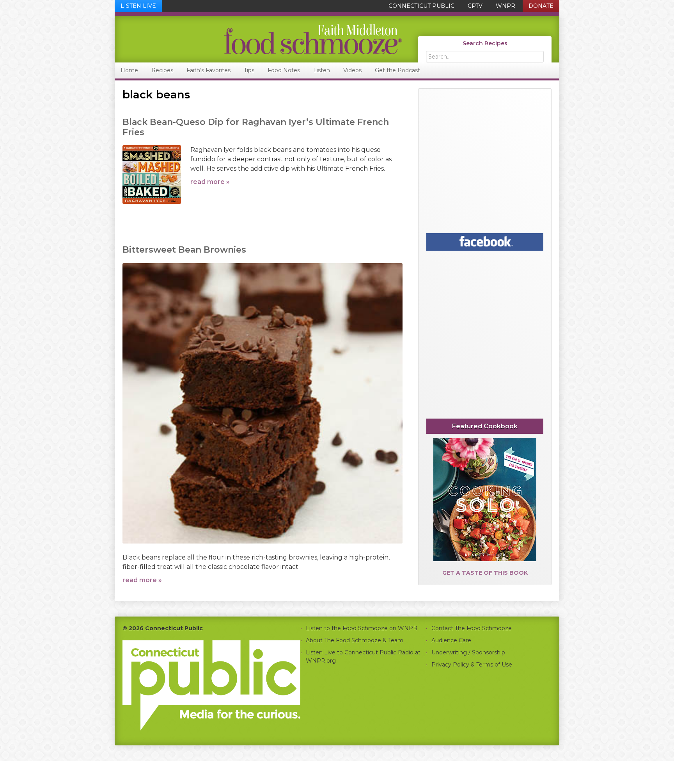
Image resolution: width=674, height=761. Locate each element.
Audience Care (451, 640)
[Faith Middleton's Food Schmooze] (259, 39)
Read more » (210, 181)
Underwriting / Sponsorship (468, 652)
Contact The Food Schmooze (471, 628)
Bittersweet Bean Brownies (184, 249)
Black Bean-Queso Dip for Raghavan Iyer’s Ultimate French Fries (255, 127)
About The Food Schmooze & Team (354, 640)
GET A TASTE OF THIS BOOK (485, 572)
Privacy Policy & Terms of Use (471, 664)
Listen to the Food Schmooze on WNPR (361, 628)
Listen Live (138, 5)
